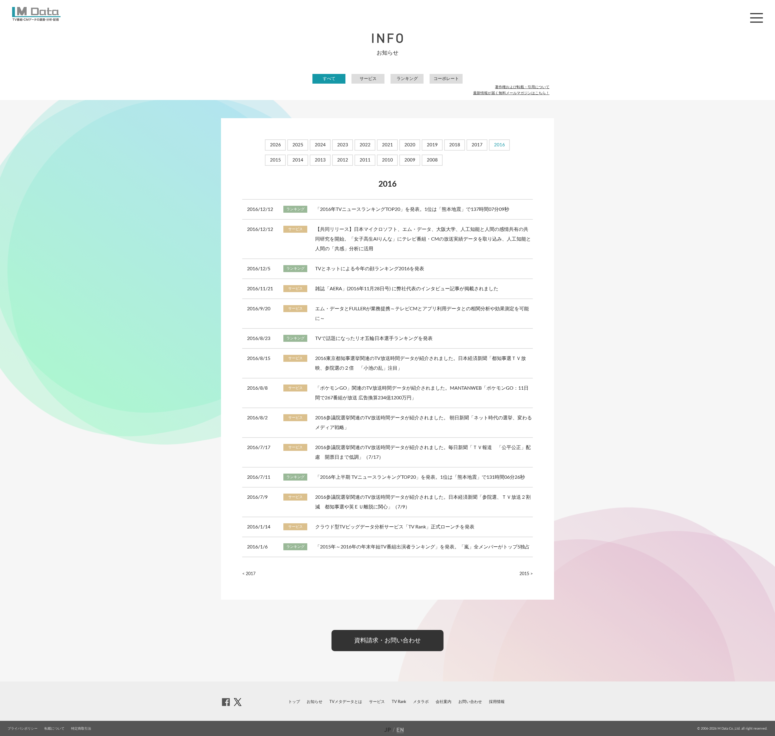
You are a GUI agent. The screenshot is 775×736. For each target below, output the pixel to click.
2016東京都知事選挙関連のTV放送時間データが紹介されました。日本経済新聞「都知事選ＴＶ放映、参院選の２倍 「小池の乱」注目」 (420, 363)
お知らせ (314, 702)
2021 (387, 145)
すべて (329, 79)
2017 (477, 145)
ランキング (407, 79)
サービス (368, 79)
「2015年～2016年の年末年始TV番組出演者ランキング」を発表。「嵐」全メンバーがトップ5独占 (422, 547)
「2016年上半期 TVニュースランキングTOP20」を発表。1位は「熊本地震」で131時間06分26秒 (420, 477)
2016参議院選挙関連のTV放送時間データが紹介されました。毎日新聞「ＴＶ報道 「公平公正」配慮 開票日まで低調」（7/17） (423, 452)
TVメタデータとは (345, 702)
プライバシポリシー (23, 728)
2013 (320, 160)
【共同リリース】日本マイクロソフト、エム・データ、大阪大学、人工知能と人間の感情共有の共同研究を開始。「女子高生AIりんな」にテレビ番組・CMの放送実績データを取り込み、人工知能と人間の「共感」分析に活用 (423, 239)
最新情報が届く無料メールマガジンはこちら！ (511, 93)
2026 (275, 145)
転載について (54, 728)
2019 (432, 145)
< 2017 (249, 574)
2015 (275, 160)
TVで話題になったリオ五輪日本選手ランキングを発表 (374, 338)
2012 (342, 160)
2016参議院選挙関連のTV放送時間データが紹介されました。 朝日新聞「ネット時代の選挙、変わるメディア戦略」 (423, 422)
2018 (454, 145)
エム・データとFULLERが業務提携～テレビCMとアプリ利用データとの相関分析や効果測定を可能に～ (422, 313)
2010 (387, 160)
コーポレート (446, 79)
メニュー (756, 18)
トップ (294, 702)
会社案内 (443, 702)
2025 (297, 145)
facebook (226, 702)
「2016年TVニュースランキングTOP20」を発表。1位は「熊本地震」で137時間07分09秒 (412, 209)
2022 (365, 145)
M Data (36, 14)
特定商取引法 (81, 728)
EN (401, 729)
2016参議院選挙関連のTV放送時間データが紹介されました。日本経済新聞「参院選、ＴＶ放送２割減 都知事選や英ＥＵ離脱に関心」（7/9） (423, 502)
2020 (409, 145)
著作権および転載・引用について (522, 87)
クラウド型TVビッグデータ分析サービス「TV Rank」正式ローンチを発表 (394, 527)
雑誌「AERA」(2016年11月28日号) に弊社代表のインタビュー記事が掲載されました (406, 288)
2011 (365, 160)
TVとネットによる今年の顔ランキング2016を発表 (369, 268)
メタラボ (421, 702)
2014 (297, 160)
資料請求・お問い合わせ (387, 641)
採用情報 (497, 702)
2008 (432, 160)
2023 (342, 145)
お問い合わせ (470, 702)
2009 (409, 160)
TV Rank (399, 702)
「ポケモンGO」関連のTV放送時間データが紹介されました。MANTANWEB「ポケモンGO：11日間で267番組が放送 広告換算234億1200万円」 (422, 393)
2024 (320, 145)
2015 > (526, 574)
